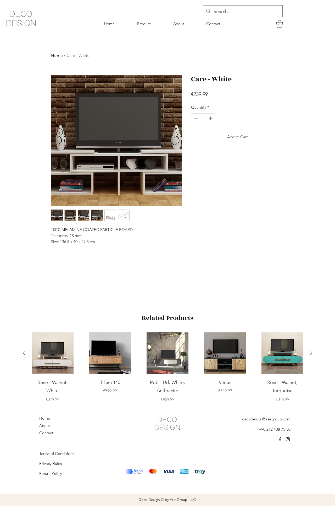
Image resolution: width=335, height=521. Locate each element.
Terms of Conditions (56, 453)
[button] (279, 24)
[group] (167, 367)
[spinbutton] (203, 118)
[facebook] (280, 439)
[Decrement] (195, 118)
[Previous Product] (24, 353)
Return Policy (50, 473)
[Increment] (211, 118)
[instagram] (288, 439)
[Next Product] (311, 353)
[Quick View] (53, 353)
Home (57, 55)
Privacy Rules (50, 463)
